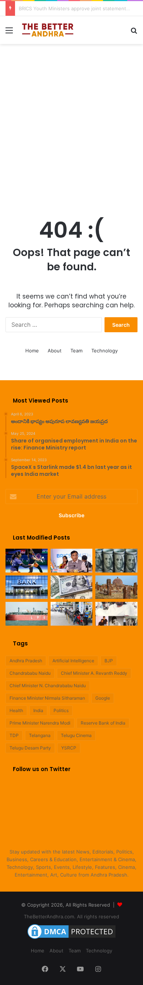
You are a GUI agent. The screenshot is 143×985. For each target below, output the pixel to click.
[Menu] (9, 33)
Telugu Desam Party (30, 748)
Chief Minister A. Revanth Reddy (94, 673)
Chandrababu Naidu (30, 673)
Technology (104, 350)
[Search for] (134, 33)
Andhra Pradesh (26, 660)
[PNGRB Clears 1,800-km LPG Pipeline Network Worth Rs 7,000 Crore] (27, 614)
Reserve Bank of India (103, 723)
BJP (108, 660)
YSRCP (68, 748)
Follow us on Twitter (41, 769)
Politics (61, 710)
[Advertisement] (71, 122)
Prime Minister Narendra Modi (40, 723)
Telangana (40, 735)
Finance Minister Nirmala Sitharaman (47, 698)
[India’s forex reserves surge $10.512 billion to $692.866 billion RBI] (72, 587)
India (38, 710)
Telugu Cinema (76, 735)
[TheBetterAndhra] (47, 30)
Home (32, 350)
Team (76, 350)
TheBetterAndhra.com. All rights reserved (71, 916)
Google (102, 698)
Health (16, 710)
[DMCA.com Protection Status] (71, 939)
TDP (14, 735)
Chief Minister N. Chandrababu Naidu (48, 685)
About (55, 350)
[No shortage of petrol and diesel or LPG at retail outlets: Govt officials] (72, 614)
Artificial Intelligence (73, 660)
